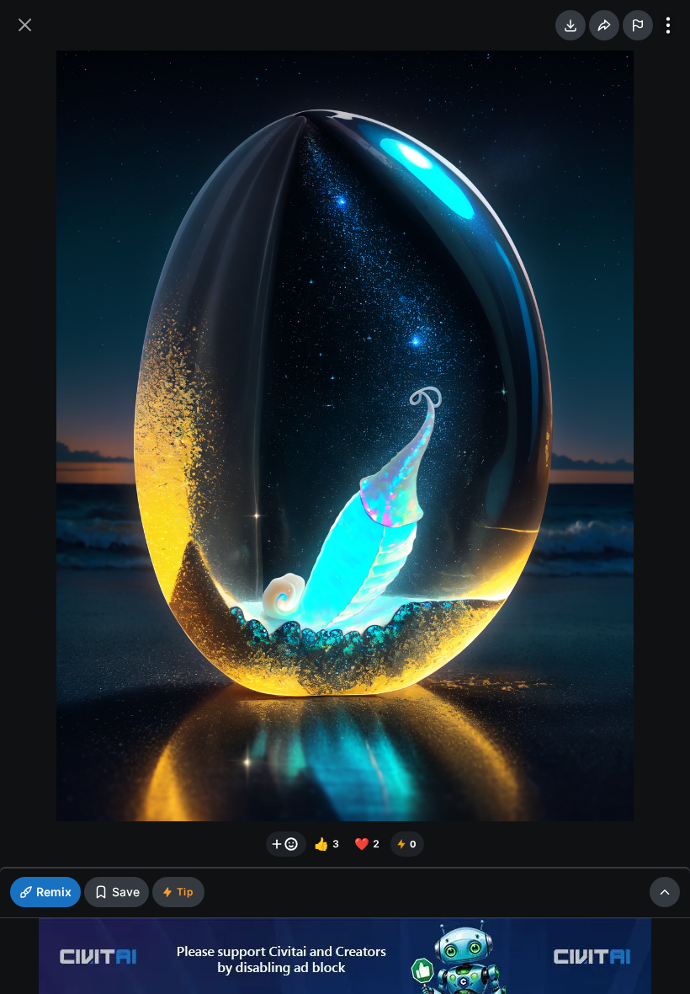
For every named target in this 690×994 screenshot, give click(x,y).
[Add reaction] (286, 844)
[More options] (668, 25)
